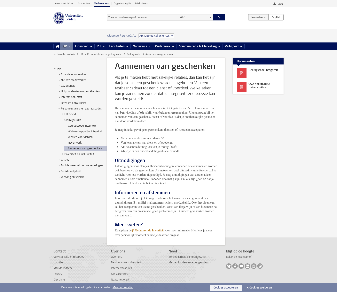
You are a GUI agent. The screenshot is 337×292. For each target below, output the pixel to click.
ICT (99, 46)
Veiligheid (232, 46)
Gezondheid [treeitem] (68, 86)
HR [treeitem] (59, 69)
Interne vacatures (121, 268)
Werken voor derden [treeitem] (80, 137)
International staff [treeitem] (71, 97)
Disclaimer (59, 279)
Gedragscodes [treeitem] (72, 120)
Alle (182, 17)
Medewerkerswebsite (64, 54)
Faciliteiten (117, 46)
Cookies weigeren (260, 287)
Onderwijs (140, 46)
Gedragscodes (134, 54)
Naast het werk (120, 279)
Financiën (82, 46)
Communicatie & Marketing (198, 46)
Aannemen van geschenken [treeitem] (85, 148)
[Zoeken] (219, 17)
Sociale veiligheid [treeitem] (71, 171)
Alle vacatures (119, 274)
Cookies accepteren (226, 287)
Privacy (57, 274)
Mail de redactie (63, 268)
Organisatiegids (122, 3)
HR (65, 46)
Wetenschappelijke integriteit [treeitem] (85, 131)
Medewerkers (102, 3)
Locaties (58, 262)
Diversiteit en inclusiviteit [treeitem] (79, 154)
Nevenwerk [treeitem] (75, 143)
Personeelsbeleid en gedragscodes (104, 54)
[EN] (276, 17)
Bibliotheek (141, 3)
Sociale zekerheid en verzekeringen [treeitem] (82, 165)
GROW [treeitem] (65, 160)
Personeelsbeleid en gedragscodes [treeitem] (81, 108)
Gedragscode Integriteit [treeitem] (82, 126)
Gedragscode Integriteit (149, 230)
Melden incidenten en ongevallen (188, 262)
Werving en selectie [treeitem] (72, 177)
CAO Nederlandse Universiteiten (259, 85)
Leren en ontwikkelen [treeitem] (74, 103)
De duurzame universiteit (126, 262)
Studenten (84, 3)
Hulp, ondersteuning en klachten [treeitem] (80, 91)
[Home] (56, 46)
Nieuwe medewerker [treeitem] (73, 80)
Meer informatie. (123, 287)
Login (281, 3)
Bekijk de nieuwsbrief (239, 257)
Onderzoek (162, 46)
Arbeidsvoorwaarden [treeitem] (73, 74)
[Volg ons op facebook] (235, 266)
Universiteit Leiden (63, 3)
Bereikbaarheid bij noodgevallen (187, 257)
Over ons (116, 257)
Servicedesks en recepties (68, 257)
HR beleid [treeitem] (70, 114)
